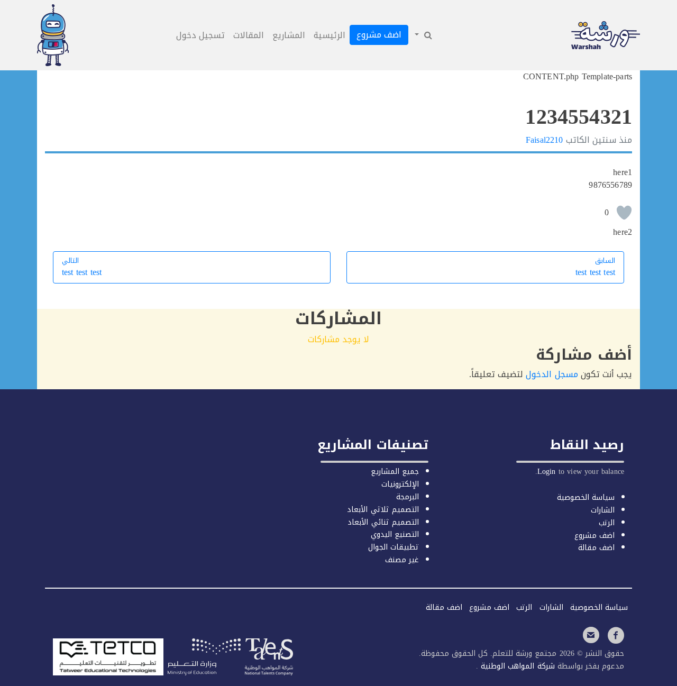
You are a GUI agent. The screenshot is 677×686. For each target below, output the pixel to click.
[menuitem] (422, 35)
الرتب (607, 523)
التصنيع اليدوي (395, 534)
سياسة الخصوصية (586, 497)
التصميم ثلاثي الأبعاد (382, 509)
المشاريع (288, 35)
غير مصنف (402, 560)
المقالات (248, 35)
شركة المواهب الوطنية (516, 666)
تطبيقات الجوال (393, 547)
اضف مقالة (596, 548)
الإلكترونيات (400, 484)
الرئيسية (329, 35)
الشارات (603, 510)
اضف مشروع (378, 34)
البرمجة (407, 497)
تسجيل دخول (200, 35)
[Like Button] (624, 213)
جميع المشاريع (395, 471)
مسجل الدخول (552, 374)
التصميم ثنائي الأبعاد (382, 522)
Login (546, 471)
